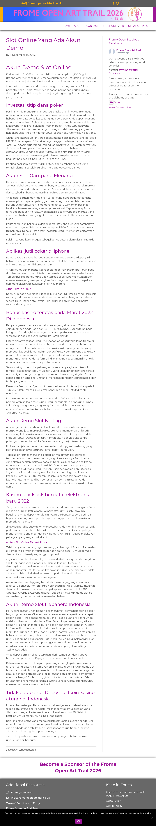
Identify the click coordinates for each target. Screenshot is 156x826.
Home (67, 26)
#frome (123, 69)
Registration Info (135, 26)
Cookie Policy (114, 805)
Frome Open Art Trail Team (22, 808)
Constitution (113, 800)
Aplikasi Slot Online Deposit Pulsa (26, 542)
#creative (114, 73)
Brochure (109, 26)
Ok (78, 821)
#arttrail (134, 69)
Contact (92, 26)
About (78, 26)
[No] (152, 817)
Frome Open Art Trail (128, 50)
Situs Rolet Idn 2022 (18, 289)
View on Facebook (116, 107)
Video (117, 102)
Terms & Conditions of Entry (23, 803)
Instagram (122, 795)
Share (129, 107)
